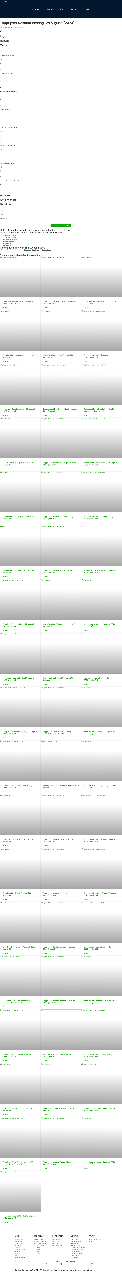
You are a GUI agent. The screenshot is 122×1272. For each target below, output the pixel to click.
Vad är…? (89, 9)
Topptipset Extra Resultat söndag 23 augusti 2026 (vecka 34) (99, 410)
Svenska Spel (35, 9)
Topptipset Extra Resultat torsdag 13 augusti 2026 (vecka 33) (17, 1163)
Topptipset (27, 250)
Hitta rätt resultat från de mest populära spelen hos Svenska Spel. (36, 230)
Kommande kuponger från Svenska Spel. (22, 247)
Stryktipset (35, 250)
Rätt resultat (39, 1236)
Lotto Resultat (7, 243)
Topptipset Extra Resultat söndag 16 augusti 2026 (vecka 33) (17, 1002)
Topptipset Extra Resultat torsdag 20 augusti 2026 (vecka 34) (58, 733)
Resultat (49, 9)
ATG (61, 9)
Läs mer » (5, 307)
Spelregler (74, 9)
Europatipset (46, 250)
